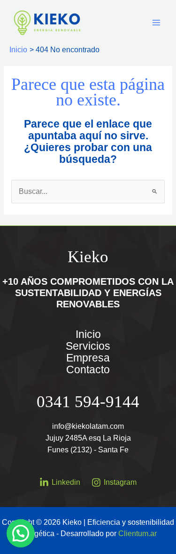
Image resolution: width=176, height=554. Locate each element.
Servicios (88, 346)
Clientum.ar (137, 534)
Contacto (88, 370)
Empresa (88, 358)
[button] (21, 533)
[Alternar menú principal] (156, 22)
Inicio (88, 334)
